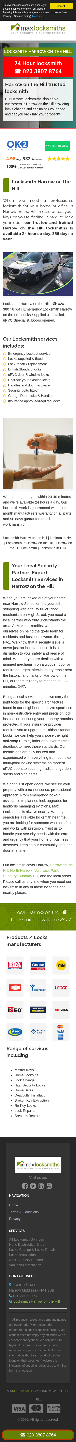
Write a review (57, 146)
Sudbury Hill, (29, 876)
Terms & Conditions (24, 1212)
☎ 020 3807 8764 (38, 1434)
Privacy (15, 1219)
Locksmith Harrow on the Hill (36, 1301)
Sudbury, (10, 876)
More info (37, 16)
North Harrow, (22, 870)
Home (13, 1205)
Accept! (61, 6)
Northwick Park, (46, 870)
